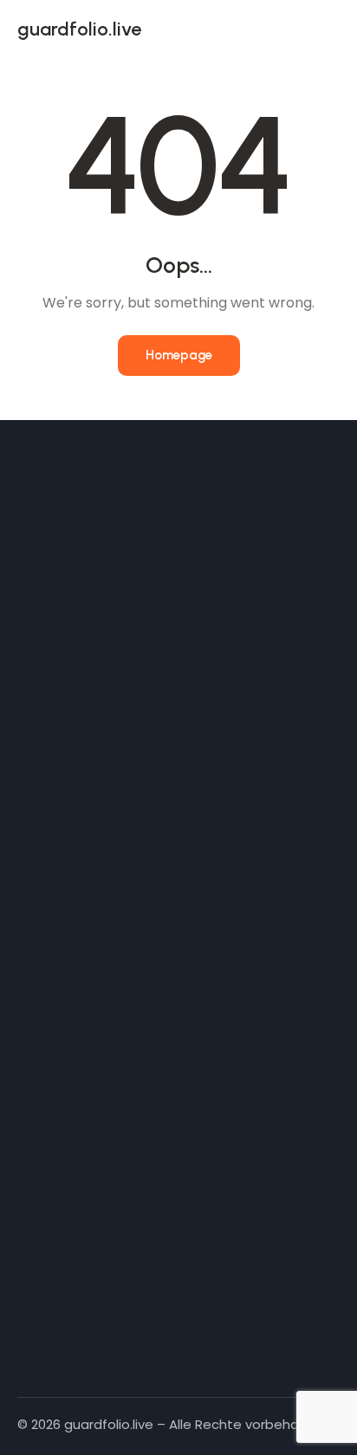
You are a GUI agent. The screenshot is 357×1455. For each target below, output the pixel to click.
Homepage (179, 355)
